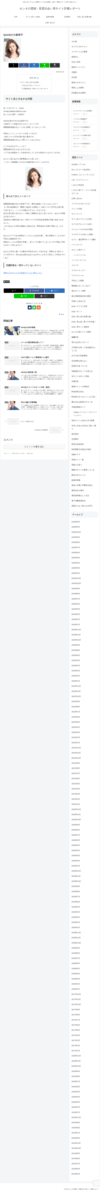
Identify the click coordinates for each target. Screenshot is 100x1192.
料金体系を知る (77, 392)
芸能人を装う (76, 465)
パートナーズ (76, 245)
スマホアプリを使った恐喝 (82, 234)
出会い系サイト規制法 (80, 327)
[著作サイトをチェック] (30, 307)
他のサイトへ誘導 (78, 291)
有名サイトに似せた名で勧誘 (82, 420)
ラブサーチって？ (78, 270)
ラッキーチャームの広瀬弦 (82, 111)
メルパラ (75, 265)
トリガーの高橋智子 (80, 119)
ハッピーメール (79, 255)
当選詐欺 (75, 381)
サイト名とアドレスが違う (82, 219)
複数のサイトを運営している (82, 470)
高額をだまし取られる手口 (82, 506)
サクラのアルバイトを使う (82, 224)
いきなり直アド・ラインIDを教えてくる (83, 191)
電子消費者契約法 (78, 501)
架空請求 (75, 434)
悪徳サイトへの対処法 (80, 387)
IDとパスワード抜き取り (81, 170)
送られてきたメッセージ (31, 85)
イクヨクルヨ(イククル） (81, 204)
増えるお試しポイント (80, 342)
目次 (31, 78)
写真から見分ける (78, 301)
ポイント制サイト (78, 250)
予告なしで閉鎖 (77, 281)
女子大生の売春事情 (79, 356)
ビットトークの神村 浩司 (82, 135)
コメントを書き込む (34, 446)
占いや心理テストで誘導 (81, 332)
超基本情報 (75, 480)
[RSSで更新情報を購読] (39, 307)
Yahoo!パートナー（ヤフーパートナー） (84, 413)
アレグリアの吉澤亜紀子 (81, 127)
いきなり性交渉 (77, 185)
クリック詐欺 (76, 209)
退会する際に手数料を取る (82, 485)
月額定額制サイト (78, 407)
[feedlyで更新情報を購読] (34, 307)
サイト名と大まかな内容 (30, 82)
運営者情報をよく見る (80, 496)
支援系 (7, 281)
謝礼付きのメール (78, 475)
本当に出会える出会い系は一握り (83, 427)
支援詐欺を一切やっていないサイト (35, 88)
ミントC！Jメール (78, 260)
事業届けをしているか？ (81, 286)
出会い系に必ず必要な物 (81, 317)
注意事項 (75, 439)
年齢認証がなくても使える (82, 371)
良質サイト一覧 (77, 460)
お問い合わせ (76, 198)
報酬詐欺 (75, 337)
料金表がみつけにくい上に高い (83, 397)
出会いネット (76, 311)
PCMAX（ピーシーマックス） (83, 175)
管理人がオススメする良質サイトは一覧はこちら (22, 273)
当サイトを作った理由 (80, 376)
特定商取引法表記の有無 (81, 449)
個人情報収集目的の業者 (81, 296)
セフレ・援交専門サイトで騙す (83, 240)
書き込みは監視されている (82, 402)
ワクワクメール (77, 275)
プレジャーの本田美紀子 (81, 143)
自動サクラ (75, 454)
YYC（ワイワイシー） (80, 180)
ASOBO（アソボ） (79, 164)
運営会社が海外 (77, 490)
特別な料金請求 (77, 444)
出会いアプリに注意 (79, 306)
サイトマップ (76, 214)
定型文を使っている (79, 366)
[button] (55, 65)
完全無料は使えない (79, 361)
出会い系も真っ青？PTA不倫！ (83, 322)
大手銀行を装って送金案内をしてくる (83, 349)
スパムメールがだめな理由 (82, 229)
